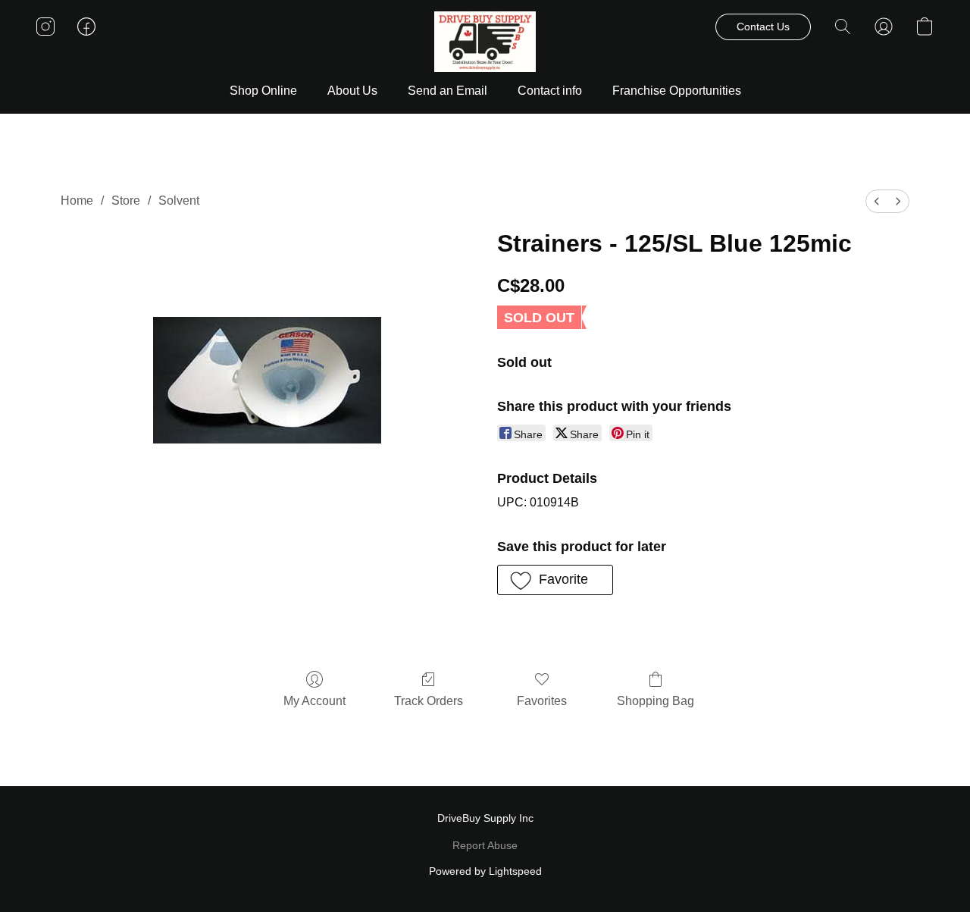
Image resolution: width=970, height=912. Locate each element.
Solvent (178, 200)
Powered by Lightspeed (485, 871)
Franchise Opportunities (676, 90)
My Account (314, 700)
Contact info (550, 90)
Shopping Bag (655, 700)
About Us (352, 90)
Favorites (542, 700)
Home (77, 200)
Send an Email (447, 90)
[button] (485, 41)
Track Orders (428, 700)
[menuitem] (876, 201)
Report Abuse (485, 845)
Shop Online (263, 90)
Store (125, 200)
